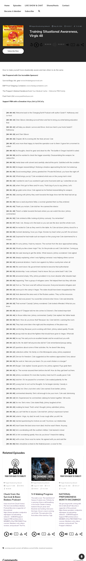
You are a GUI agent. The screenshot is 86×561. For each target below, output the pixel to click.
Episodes (17, 5)
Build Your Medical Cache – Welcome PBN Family (46, 91)
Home (7, 5)
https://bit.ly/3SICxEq (35, 101)
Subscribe (29, 11)
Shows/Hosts (53, 5)
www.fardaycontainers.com (36, 86)
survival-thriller (33, 548)
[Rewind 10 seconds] (32, 45)
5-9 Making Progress (42, 494)
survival (18, 548)
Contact (65, 5)
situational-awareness (46, 548)
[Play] (36, 45)
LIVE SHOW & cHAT (34, 5)
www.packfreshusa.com (24, 96)
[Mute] (67, 44)
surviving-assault (10, 548)
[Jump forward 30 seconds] (41, 45)
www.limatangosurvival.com (31, 81)
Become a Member (12, 11)
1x (72, 44)
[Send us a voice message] (82, 556)
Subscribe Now (13, 51)
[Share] (82, 44)
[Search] (39, 11)
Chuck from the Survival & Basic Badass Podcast (12, 497)
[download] (78, 44)
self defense (25, 548)
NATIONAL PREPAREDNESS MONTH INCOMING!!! (70, 497)
